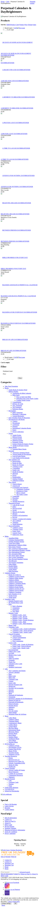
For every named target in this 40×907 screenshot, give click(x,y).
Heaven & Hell (17, 508)
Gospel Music (13, 726)
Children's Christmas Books (17, 583)
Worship (15, 500)
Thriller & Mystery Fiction (20, 445)
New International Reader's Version (19, 550)
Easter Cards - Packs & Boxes (21, 646)
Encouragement (13, 650)
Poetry (14, 430)
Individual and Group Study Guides (27, 398)
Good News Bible (14, 543)
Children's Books (10, 573)
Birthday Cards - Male (19, 622)
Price (26, 24)
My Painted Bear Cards (16, 602)
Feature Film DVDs (15, 749)
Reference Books (17, 409)
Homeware (12, 686)
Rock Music (12, 735)
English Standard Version (16, 541)
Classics (14, 421)
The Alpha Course (22, 494)
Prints (10, 786)
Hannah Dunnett (10, 779)
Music (6, 716)
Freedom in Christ (21, 491)
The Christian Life (14, 459)
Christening (16, 608)
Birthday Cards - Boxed (19, 616)
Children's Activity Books (16, 576)
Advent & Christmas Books (20, 452)
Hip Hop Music (13, 728)
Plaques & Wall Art (14, 700)
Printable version (32, 2)
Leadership (15, 496)
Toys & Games (13, 711)
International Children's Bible (18, 545)
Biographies (12, 411)
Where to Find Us (10, 821)
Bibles (7, 536)
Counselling (16, 468)
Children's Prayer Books (16, 590)
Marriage (15, 473)
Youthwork (12, 766)
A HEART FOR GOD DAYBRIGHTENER (15, 81)
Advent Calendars (14, 672)
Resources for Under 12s (16, 761)
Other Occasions (14, 658)
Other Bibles (12, 564)
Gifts (7, 1)
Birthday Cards (13, 613)
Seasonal (11, 451)
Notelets (11, 657)
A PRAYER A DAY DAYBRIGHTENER (14, 134)
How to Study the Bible (23, 397)
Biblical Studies (13, 391)
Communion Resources (16, 775)
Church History (17, 484)
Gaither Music (13, 725)
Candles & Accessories (16, 773)
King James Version (15, 547)
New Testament (17, 405)
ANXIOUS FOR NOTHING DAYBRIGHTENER (17, 186)
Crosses (11, 681)
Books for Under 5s (15, 575)
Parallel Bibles (13, 566)
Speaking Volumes (10, 828)
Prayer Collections (18, 432)
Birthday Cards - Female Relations (23, 620)
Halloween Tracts (17, 534)
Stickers (11, 709)
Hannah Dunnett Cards (16, 601)
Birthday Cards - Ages (19, 615)
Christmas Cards (14, 627)
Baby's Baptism (17, 606)
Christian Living (17, 466)
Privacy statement (10, 833)
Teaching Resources (11, 756)
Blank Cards (12, 625)
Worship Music (13, 742)
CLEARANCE (9, 789)
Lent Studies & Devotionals (20, 458)
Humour (15, 426)
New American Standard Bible (18, 548)
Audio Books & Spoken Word (18, 390)
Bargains (7, 808)
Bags (10, 674)
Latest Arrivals (9, 806)
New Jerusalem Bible (15, 554)
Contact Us (8, 819)
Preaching (15, 498)
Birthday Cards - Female (19, 618)
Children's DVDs (14, 746)
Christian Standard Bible (16, 540)
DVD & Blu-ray (10, 744)
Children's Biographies (16, 582)
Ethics (14, 507)
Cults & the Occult (18, 505)
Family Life (16, 470)
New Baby (15, 611)
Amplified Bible (13, 538)
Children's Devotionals (16, 585)
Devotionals (16, 423)
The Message (13, 561)
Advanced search (24, 872)
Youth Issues (12, 597)
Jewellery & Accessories (16, 688)
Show (3, 905)
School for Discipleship (12, 791)
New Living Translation (16, 557)
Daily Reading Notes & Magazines (19, 418)
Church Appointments (19, 637)
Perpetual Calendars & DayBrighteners (20, 698)
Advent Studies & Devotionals (21, 454)
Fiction (11, 433)
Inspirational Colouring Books (21, 428)
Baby (10, 604)
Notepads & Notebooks (16, 695)
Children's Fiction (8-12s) (16, 589)
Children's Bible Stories (16, 578)
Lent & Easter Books (18, 456)
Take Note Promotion (11, 386)
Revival (14, 517)
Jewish (14, 510)
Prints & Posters (13, 704)
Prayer (14, 475)
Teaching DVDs (14, 752)
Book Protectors (13, 772)
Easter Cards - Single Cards (20, 648)
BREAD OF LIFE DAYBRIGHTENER (13, 350)
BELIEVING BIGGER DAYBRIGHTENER (15, 214)
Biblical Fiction (17, 437)
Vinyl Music (12, 740)
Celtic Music (12, 718)
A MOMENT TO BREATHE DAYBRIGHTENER (17, 108)
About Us (8, 823)
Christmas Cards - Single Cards (22, 632)
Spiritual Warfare (17, 479)
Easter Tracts (16, 531)
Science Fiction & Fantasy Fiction (22, 444)
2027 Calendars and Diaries (17, 671)
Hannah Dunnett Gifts (15, 684)
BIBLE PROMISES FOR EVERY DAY (13, 268)
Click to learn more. (14, 901)
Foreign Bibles (13, 568)
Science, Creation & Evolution (21, 519)
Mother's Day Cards (15, 655)
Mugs (10, 693)
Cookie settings (9, 809)
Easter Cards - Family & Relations (22, 644)
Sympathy (12, 660)
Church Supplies (10, 768)
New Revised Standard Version (18, 559)
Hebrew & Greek (17, 404)
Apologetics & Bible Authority (21, 393)
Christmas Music (14, 721)
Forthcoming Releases (11, 787)
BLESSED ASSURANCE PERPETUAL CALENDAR (18, 296)
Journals (11, 690)
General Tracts (16, 533)
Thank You (12, 662)
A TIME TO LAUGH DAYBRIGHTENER (14, 159)
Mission (14, 514)
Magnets (11, 691)
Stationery (12, 707)
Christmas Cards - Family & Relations (24, 629)
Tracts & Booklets (14, 526)
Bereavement (16, 461)
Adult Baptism (16, 636)
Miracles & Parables (18, 512)
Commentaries (16, 402)
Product (21, 24)
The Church (12, 482)
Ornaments (12, 697)
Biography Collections (19, 414)
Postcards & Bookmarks (16, 702)
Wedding (11, 665)
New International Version (17, 552)
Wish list (13, 856)
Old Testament (16, 407)
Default (30, 24)
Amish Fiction (16, 435)
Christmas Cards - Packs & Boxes (22, 630)
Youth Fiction (13, 595)
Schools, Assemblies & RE (17, 763)
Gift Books (15, 425)
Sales (34, 24)
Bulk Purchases (13, 571)
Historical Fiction (17, 440)
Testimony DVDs (14, 754)
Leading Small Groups (23, 400)
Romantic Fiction (17, 442)
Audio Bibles (13, 569)
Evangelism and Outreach (20, 487)
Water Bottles (13, 712)
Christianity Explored (22, 489)
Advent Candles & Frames (17, 770)
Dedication (15, 609)
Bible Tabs (12, 677)
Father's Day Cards (14, 651)
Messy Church (20, 493)
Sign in (3, 856)
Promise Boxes (13, 705)
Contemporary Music (15, 723)
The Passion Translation (16, 562)
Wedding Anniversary (15, 667)
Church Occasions (14, 634)
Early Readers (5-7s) (15, 594)
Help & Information (11, 818)
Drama (11, 758)
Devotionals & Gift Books (17, 419)
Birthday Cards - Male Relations (22, 623)
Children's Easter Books (16, 587)
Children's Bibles (14, 580)
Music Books (13, 447)
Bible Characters (17, 412)
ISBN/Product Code (13, 24)
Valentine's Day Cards (15, 664)
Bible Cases (12, 676)
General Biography (18, 416)
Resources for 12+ (14, 759)
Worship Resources (18, 501)
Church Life (16, 486)
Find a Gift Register (11, 804)
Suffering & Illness (18, 480)
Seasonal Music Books (19, 449)
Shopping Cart (9, 863)
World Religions (17, 524)
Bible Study (16, 395)
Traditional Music (14, 739)
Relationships (16, 477)
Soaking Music (13, 737)
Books (7, 388)
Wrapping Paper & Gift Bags (17, 714)
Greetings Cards (10, 599)
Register (8, 856)
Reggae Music (13, 733)
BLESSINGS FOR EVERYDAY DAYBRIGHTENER (18, 323)
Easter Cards (12, 643)
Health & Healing (17, 472)
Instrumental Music (14, 730)
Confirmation (16, 639)
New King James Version (16, 555)
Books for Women (18, 465)
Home (3, 1)
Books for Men (17, 463)
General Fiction (17, 438)
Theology (15, 522)
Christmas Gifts (13, 679)
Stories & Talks (13, 765)
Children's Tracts (17, 527)
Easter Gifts (12, 683)
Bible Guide (8, 825)
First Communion (17, 641)
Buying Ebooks (9, 826)
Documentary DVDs (15, 747)
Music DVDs (13, 751)
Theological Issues (14, 503)
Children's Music (14, 719)
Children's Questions (15, 592)
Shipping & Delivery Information (15, 830)
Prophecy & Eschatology (20, 515)
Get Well (11, 653)
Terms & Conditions (11, 832)
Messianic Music (14, 732)
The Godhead (16, 520)
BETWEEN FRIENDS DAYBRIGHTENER (15, 241)
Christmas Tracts (17, 529)
